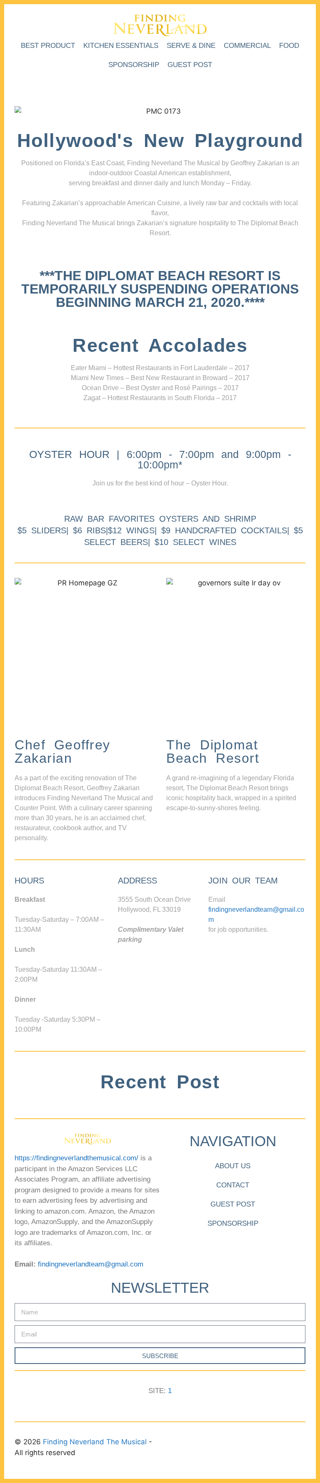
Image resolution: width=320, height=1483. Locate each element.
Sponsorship (133, 65)
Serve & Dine (191, 46)
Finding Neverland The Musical (96, 1442)
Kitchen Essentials (120, 46)
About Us (232, 1166)
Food (289, 46)
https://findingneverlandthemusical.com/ (76, 1158)
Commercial (247, 46)
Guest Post (190, 65)
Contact (232, 1185)
